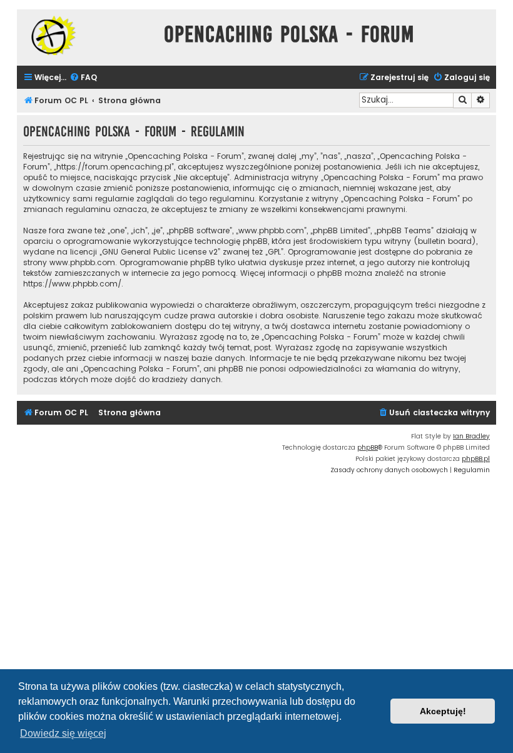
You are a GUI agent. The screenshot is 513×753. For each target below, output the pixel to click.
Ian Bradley (471, 436)
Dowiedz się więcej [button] (63, 733)
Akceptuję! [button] (443, 711)
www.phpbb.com (82, 262)
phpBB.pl (476, 458)
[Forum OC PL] (87, 35)
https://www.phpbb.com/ (72, 283)
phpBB (367, 447)
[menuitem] (83, 77)
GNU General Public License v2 (160, 251)
